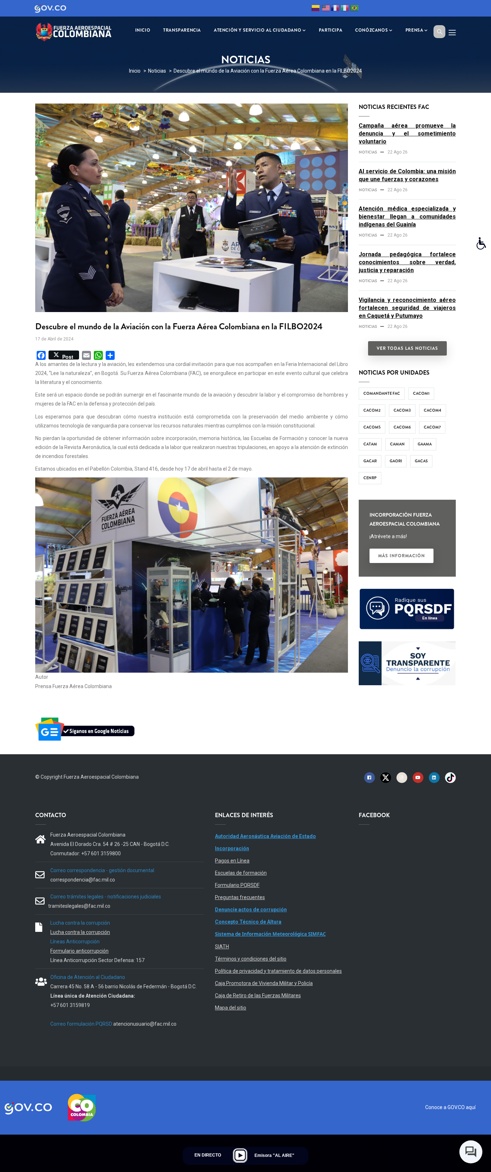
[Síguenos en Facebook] (369, 777)
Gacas (421, 461)
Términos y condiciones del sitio (250, 959)
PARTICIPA (330, 30)
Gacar (370, 461)
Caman (397, 444)
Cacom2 (372, 410)
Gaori (396, 461)
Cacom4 (432, 410)
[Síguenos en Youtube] (418, 777)
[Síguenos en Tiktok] (450, 777)
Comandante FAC (381, 393)
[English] (325, 9)
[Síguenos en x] (385, 777)
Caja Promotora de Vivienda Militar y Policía (264, 983)
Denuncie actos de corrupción (251, 909)
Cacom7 (432, 427)
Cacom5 (372, 427)
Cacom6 (402, 427)
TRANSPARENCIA (182, 30)
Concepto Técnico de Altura (248, 922)
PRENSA (414, 30)
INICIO (143, 30)
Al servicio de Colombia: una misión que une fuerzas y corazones (407, 175)
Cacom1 (421, 393)
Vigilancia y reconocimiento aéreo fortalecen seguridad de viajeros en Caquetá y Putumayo (407, 308)
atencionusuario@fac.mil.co (144, 1024)
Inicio (135, 71)
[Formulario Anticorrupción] (407, 646)
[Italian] (344, 9)
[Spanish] (315, 9)
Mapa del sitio (230, 1008)
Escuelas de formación (241, 873)
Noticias (157, 71)
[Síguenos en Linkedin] (434, 777)
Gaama (425, 444)
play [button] (240, 1155)
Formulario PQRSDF (237, 885)
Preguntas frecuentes (240, 897)
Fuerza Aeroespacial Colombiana (101, 777)
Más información (401, 556)
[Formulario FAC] (407, 592)
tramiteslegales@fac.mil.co (79, 906)
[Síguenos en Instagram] (401, 777)
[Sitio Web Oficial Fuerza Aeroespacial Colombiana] (78, 31)
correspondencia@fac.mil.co (82, 880)
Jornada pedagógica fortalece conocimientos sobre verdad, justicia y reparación (407, 262)
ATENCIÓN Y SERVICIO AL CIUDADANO (257, 30)
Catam (370, 444)
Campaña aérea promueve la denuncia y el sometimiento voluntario (407, 133)
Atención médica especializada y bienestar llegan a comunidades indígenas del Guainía (407, 216)
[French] (335, 9)
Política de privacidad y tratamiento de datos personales (278, 971)
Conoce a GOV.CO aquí (450, 1107)
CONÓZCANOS (371, 30)
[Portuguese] (354, 9)
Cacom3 (402, 410)
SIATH (222, 946)
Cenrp (370, 478)
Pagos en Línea (232, 861)
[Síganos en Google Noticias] (86, 719)
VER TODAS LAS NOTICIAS (407, 348)
